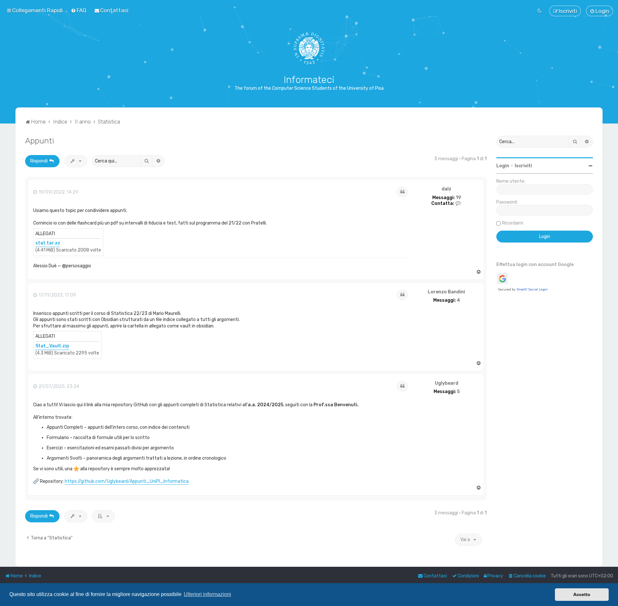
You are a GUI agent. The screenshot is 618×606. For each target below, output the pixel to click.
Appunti (39, 140)
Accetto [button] (581, 594)
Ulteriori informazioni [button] (207, 594)
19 (458, 197)
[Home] (309, 48)
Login (502, 166)
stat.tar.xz (47, 243)
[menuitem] (78, 10)
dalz (446, 189)
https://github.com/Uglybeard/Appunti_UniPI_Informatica (127, 481)
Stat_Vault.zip (52, 346)
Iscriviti (523, 166)
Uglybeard (446, 383)
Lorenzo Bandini (446, 292)
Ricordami (512, 223)
